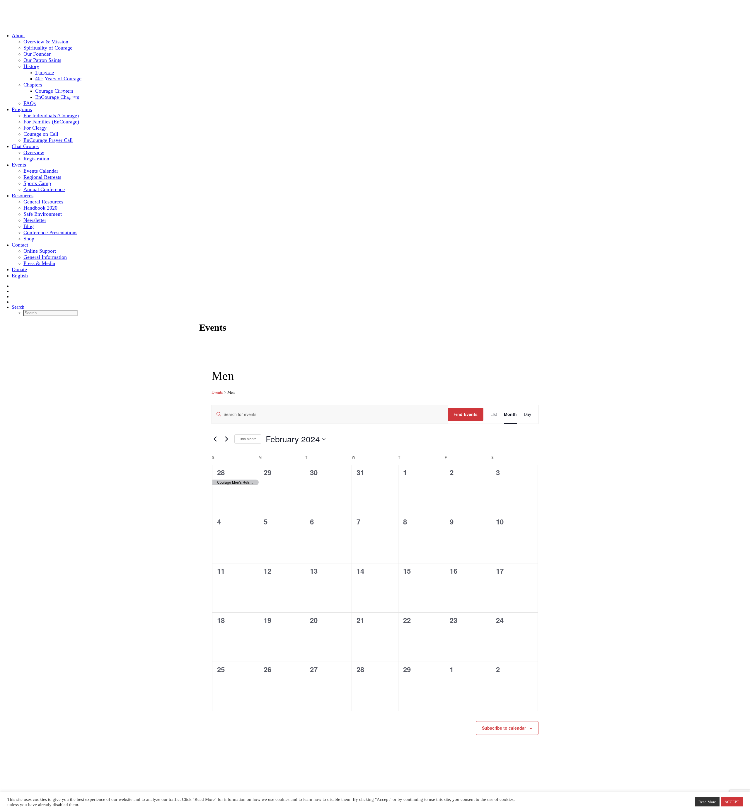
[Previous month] (215, 439)
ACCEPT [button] (732, 802)
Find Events (466, 414)
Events (217, 392)
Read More (707, 802)
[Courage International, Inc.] (375, 14)
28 (221, 472)
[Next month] (226, 439)
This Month (248, 438)
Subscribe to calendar (504, 728)
